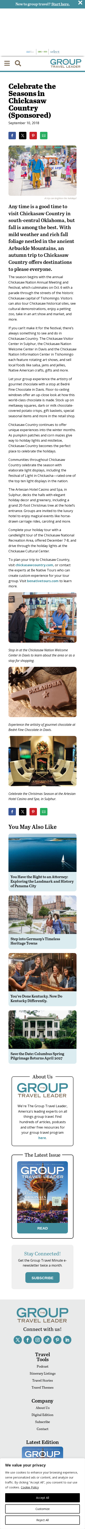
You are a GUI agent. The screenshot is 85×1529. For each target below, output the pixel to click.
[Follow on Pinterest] (57, 1340)
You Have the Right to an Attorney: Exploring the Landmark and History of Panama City (42, 881)
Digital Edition (42, 1414)
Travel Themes (42, 1387)
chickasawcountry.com (34, 565)
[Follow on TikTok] (47, 1340)
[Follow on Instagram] (37, 1340)
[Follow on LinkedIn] (67, 1340)
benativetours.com (43, 581)
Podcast (42, 1366)
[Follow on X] (18, 1340)
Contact (42, 1429)
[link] (12, 135)
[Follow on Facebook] (28, 1340)
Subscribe (42, 1422)
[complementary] (42, 1493)
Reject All (42, 1520)
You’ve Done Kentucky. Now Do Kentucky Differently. (36, 998)
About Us (43, 1407)
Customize (42, 1509)
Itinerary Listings (42, 1373)
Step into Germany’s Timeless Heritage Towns (35, 941)
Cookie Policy (30, 1487)
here (42, 1138)
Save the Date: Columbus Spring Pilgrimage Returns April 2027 (37, 1056)
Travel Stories (42, 1380)
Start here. (60, 3)
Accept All (42, 1498)
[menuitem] (7, 63)
